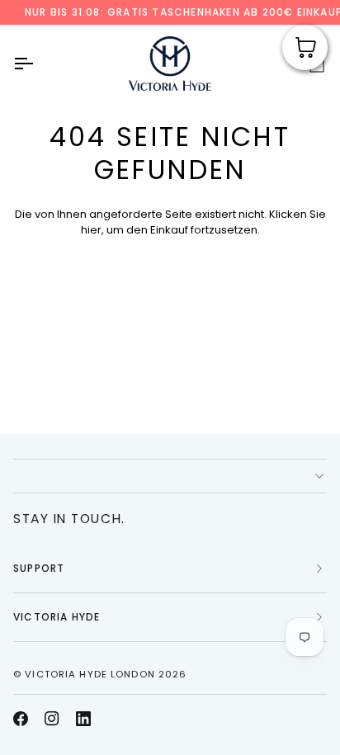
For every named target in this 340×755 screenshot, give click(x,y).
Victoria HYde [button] (57, 617)
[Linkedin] (83, 718)
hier (91, 230)
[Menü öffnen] (38, 63)
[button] (170, 476)
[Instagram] (52, 718)
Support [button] (38, 568)
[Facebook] (20, 718)
